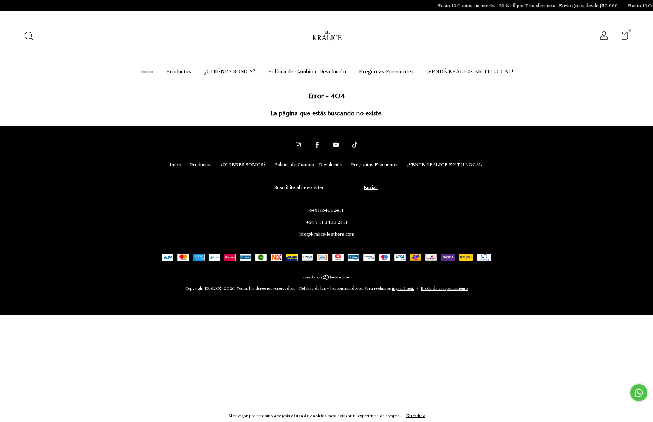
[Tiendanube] (326, 278)
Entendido (415, 415)
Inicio (146, 71)
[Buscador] (31, 37)
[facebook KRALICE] (317, 145)
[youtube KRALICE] (336, 145)
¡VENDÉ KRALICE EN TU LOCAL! (470, 71)
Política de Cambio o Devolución (307, 71)
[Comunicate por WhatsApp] (638, 392)
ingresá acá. (403, 288)
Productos (178, 71)
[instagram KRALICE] (298, 145)
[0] (621, 37)
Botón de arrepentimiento (444, 288)
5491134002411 (326, 210)
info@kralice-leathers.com (326, 234)
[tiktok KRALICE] (355, 145)
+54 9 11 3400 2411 (326, 222)
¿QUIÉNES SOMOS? (229, 71)
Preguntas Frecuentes (386, 71)
